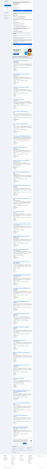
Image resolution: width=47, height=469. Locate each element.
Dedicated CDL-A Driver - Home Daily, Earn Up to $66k (21, 353)
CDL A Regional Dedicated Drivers (19, 340)
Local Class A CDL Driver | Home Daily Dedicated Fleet (22, 199)
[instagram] (39, 456)
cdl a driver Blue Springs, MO (29, 450)
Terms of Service (5, 467)
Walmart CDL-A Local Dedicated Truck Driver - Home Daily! (21, 88)
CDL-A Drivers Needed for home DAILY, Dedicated (20, 148)
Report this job (30, 46)
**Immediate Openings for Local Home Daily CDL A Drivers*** (21, 365)
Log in (7, 7)
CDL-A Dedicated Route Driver (18, 99)
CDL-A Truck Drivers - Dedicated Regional (20, 111)
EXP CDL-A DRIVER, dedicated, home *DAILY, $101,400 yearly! (21, 237)
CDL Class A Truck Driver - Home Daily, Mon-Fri (21, 160)
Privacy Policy (9, 467)
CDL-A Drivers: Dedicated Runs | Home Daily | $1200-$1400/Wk (21, 262)
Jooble (42, 467)
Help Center (12, 463)
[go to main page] (8, 1)
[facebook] (38, 456)
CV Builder (29, 462)
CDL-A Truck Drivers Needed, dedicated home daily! (21, 173)
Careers (12, 462)
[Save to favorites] (31, 2)
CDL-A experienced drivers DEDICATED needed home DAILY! (21, 289)
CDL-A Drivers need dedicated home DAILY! (21, 249)
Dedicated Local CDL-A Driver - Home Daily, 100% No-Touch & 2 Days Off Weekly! (21, 427)
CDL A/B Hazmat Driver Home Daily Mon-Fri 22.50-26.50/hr (21, 61)
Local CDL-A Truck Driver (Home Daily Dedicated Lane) (21, 403)
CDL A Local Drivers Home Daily (18, 211)
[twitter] (41, 456)
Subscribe (24, 443)
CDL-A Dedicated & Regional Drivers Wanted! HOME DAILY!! (21, 314)
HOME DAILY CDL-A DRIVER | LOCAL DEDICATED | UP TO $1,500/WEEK (21, 275)
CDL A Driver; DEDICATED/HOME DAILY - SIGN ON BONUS (21, 302)
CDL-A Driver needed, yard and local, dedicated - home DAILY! (22, 186)
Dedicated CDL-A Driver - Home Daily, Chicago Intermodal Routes (21, 74)
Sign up (8, 5)
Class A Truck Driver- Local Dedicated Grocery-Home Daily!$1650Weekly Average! (21, 391)
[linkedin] (42, 456)
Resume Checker (30, 463)
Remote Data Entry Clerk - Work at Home (20, 415)
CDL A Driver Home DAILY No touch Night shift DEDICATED (21, 327)
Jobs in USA (12, 464)
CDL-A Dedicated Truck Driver (18, 378)
